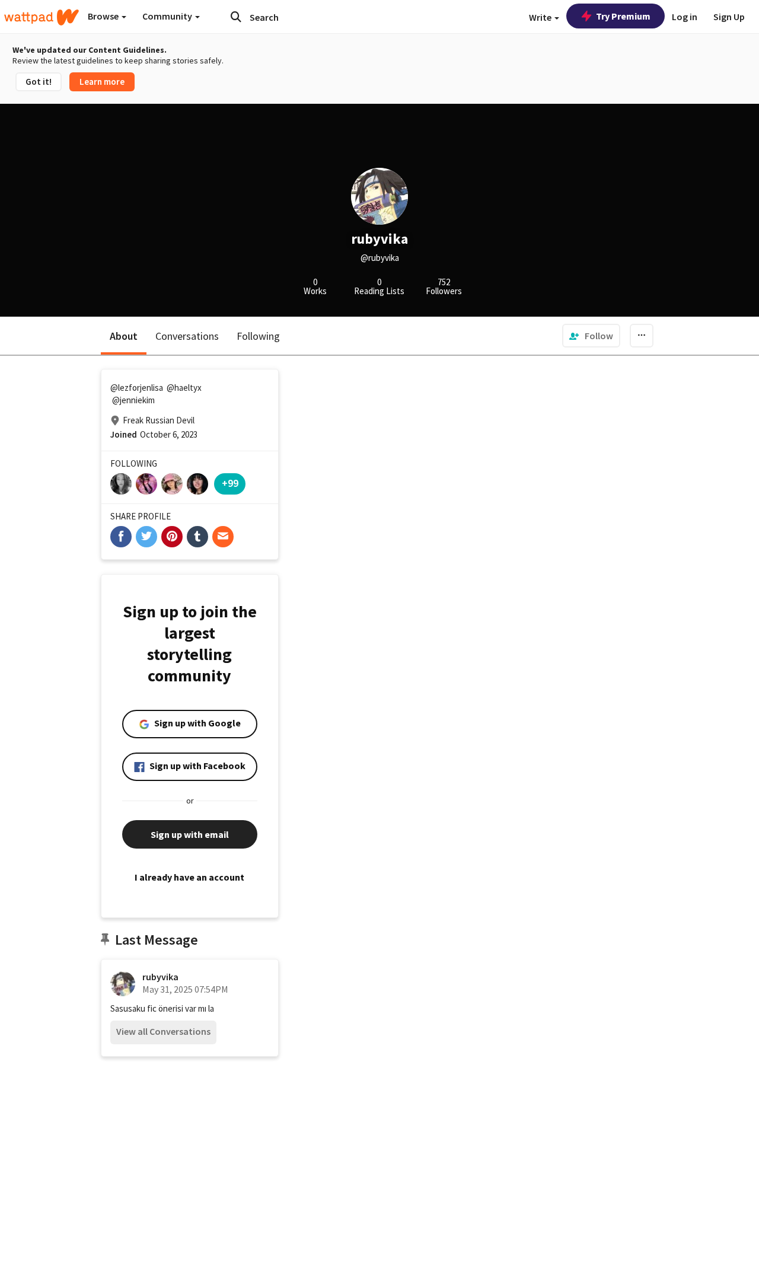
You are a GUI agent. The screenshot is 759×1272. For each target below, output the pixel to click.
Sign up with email (190, 834)
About (124, 336)
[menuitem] (591, 336)
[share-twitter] (146, 536)
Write (541, 17)
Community (168, 16)
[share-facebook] (121, 536)
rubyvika (160, 976)
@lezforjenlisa (136, 387)
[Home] (41, 17)
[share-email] (223, 536)
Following (258, 336)
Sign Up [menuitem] (729, 17)
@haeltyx (184, 387)
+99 (230, 483)
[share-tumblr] (197, 536)
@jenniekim (133, 400)
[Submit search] (236, 16)
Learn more (102, 81)
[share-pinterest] (172, 536)
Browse (104, 16)
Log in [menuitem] (684, 17)
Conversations (187, 336)
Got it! (38, 81)
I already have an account (189, 877)
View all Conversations (163, 1031)
